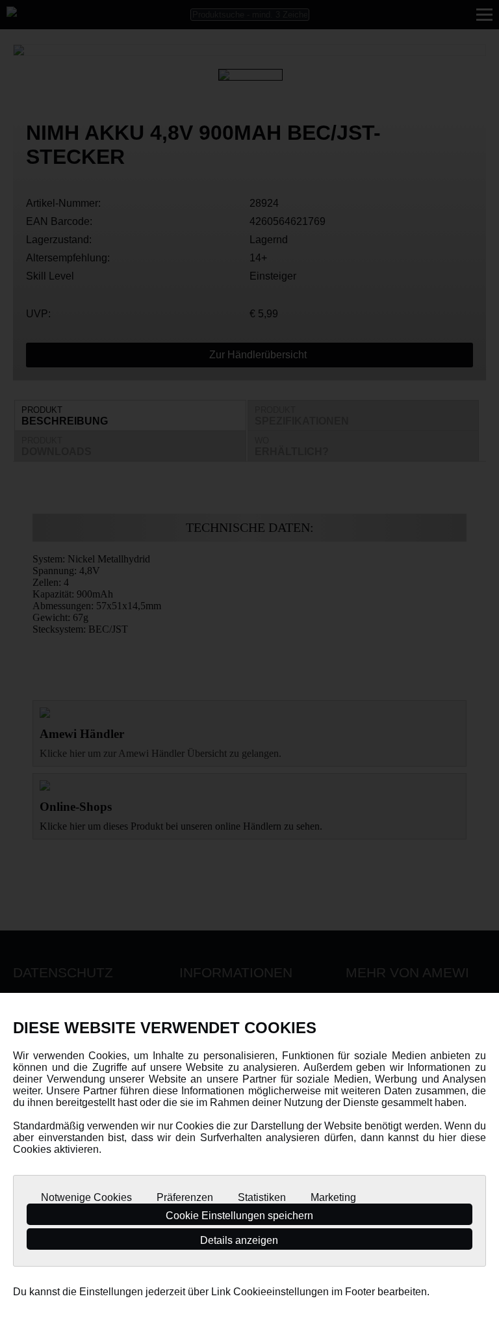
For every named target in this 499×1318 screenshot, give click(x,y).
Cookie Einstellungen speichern (241, 1215)
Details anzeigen (240, 1240)
